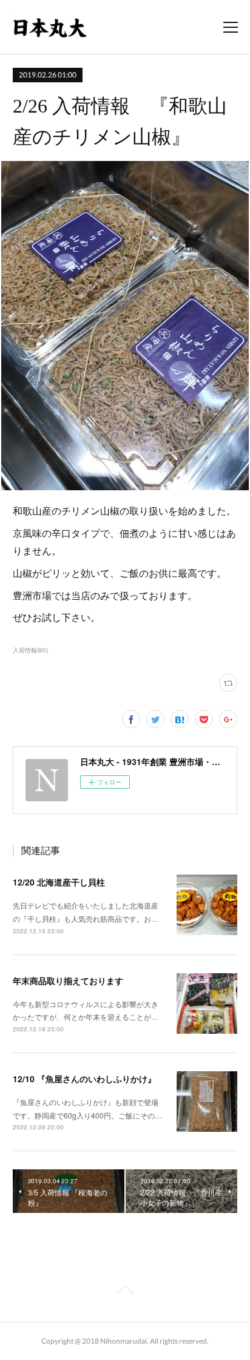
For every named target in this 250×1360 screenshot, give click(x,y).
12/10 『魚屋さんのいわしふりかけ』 (84, 1079)
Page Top (125, 1292)
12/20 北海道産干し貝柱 (59, 882)
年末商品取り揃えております (68, 980)
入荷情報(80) (30, 650)
